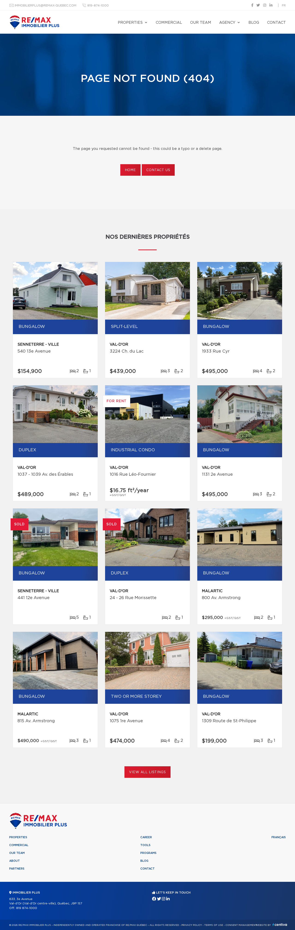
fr (284, 5)
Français (278, 837)
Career (146, 837)
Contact (276, 22)
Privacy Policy (191, 925)
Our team (200, 22)
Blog (253, 22)
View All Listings (147, 772)
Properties (130, 22)
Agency (227, 22)
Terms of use (213, 925)
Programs (148, 853)
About (14, 860)
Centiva (279, 924)
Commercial (169, 22)
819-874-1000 (98, 5)
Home (130, 170)
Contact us (158, 170)
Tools (145, 845)
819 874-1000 (26, 908)
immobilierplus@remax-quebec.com (45, 5)
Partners (16, 868)
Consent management (241, 925)
